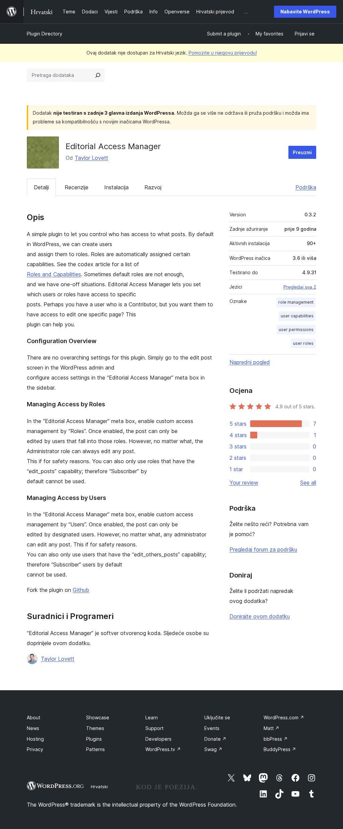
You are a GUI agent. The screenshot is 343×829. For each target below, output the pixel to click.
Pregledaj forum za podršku (263, 549)
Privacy (35, 749)
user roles (303, 343)
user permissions (296, 329)
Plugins (94, 739)
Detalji (41, 187)
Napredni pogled (249, 362)
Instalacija (116, 187)
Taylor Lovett (91, 157)
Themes (95, 728)
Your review (243, 482)
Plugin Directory (44, 33)
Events (211, 728)
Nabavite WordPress (305, 11)
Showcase (97, 717)
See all (308, 482)
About (33, 717)
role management (296, 302)
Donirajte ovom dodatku (259, 616)
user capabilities (297, 315)
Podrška (305, 187)
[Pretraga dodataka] (98, 75)
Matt (271, 728)
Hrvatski (99, 786)
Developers (158, 739)
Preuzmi (302, 152)
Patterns (95, 749)
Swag (213, 749)
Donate (215, 739)
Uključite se (217, 717)
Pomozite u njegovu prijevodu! (223, 53)
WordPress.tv (163, 749)
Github (81, 590)
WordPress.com (284, 717)
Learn (151, 717)
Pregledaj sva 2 (299, 287)
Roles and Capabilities (54, 274)
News (33, 728)
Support (154, 728)
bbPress (276, 739)
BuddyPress (280, 749)
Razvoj (152, 187)
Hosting (35, 739)
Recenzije (76, 187)
